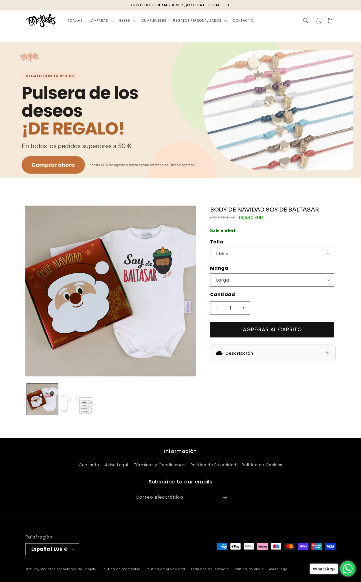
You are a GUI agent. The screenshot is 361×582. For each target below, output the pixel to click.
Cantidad (222, 294)
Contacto (89, 465)
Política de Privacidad (213, 465)
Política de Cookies (262, 465)
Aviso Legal (116, 465)
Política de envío (249, 569)
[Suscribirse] (225, 497)
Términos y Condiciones (159, 465)
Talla (216, 242)
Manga (219, 268)
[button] (101, 20)
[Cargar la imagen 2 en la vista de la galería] (76, 399)
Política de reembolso (121, 569)
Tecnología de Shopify (76, 569)
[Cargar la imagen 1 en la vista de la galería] (42, 399)
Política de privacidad (165, 569)
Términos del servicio (210, 569)
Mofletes (48, 569)
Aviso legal (279, 569)
